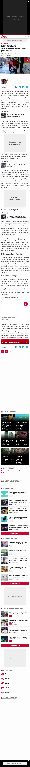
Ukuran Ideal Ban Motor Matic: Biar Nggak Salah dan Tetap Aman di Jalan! (16, 115)
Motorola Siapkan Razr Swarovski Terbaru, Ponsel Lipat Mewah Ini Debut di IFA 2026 (17, 217)
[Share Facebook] (16, 87)
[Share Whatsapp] (23, 87)
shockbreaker (6, 472)
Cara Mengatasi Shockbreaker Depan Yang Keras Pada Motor (17, 165)
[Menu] (28, 36)
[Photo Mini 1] (3, 81)
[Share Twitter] (20, 87)
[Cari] (26, 36)
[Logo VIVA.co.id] (3, 36)
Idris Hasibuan (7, 55)
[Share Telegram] (27, 87)
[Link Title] (4, 494)
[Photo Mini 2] (8, 81)
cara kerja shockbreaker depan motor (12, 470)
